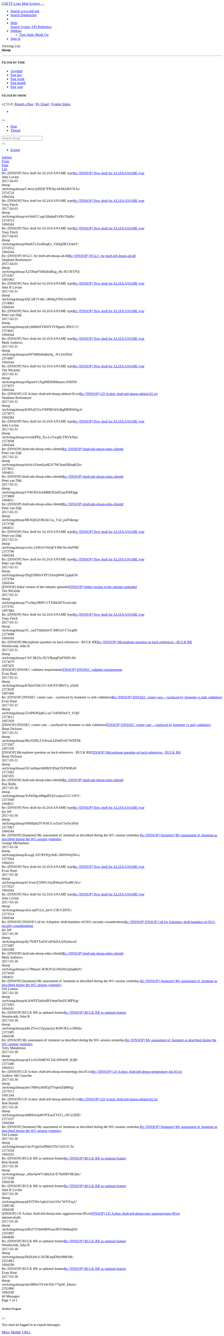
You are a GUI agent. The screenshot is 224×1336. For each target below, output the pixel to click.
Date (13, 126)
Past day (16, 75)
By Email (42, 104)
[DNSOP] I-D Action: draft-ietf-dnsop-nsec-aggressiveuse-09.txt (135, 1213)
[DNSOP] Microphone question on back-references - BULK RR (136, 752)
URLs (26, 1332)
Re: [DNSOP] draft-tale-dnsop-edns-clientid (93, 449)
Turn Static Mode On (34, 35)
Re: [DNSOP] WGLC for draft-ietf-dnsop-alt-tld (102, 256)
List (4, 169)
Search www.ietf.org (24, 11)
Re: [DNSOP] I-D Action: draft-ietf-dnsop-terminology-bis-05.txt (137, 1071)
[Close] (3, 1318)
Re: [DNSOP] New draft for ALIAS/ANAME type (108, 173)
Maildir (16, 1332)
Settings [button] (15, 31)
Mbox (6, 1332)
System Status (60, 104)
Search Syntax (20, 27)
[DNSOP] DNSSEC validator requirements (92, 670)
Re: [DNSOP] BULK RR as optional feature (95, 1012)
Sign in (15, 39)
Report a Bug (24, 104)
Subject (7, 157)
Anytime (16, 71)
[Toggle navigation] (42, 4)
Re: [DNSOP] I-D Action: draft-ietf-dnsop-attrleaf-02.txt (119, 394)
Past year (16, 87)
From (5, 161)
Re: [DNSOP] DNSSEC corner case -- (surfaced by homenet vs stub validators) (167, 697)
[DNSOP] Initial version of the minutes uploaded (103, 587)
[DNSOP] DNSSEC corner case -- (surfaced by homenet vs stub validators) (158, 725)
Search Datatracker (23, 15)
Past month (18, 83)
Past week (17, 79)
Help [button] (13, 23)
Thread (15, 130)
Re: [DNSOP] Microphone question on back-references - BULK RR (144, 642)
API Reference (41, 27)
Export (15, 150)
